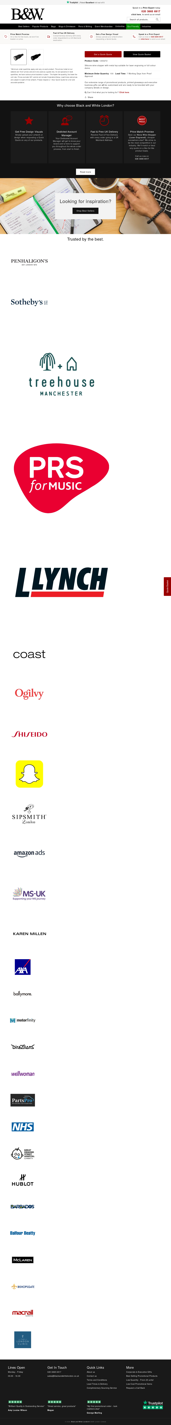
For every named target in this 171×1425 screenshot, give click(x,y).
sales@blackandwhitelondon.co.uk (63, 1376)
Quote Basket (167, 586)
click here (145, 39)
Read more (85, 171)
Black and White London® (80, 1422)
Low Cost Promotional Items (139, 1384)
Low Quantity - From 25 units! (140, 1380)
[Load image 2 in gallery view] (36, 57)
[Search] (143, 19)
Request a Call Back (135, 1388)
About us (91, 1372)
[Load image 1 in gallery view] (19, 57)
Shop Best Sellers (85, 210)
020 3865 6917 (157, 37)
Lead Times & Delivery (97, 1384)
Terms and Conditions (97, 1380)
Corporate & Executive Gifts (139, 1372)
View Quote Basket (142, 54)
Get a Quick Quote (103, 54)
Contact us (92, 1376)
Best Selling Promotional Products (142, 1376)
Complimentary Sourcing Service (102, 1388)
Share (90, 97)
